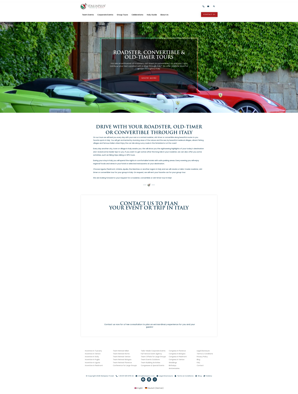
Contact (200, 365)
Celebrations (137, 15)
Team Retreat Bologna (122, 359)
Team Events (88, 15)
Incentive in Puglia (92, 359)
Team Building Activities (150, 362)
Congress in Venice (176, 359)
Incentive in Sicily (92, 356)
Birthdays (172, 365)
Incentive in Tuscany (93, 351)
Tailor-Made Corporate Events (153, 351)
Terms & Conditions (205, 354)
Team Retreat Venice (121, 356)
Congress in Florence (177, 351)
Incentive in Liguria (92, 362)
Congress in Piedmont (178, 356)
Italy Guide (152, 15)
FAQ (198, 362)
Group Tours (122, 15)
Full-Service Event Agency (151, 354)
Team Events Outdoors (150, 359)
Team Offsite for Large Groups (153, 356)
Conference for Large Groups (125, 365)
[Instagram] (155, 379)
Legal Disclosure (203, 351)
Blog (198, 359)
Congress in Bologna (177, 354)
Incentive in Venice (92, 354)
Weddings (173, 362)
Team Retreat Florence (122, 362)
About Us (164, 15)
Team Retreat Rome (121, 354)
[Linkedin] (149, 379)
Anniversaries (174, 368)
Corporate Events (105, 15)
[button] (214, 6)
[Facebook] (143, 379)
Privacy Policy (202, 356)
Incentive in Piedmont (94, 365)
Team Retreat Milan (121, 351)
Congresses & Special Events (152, 365)
